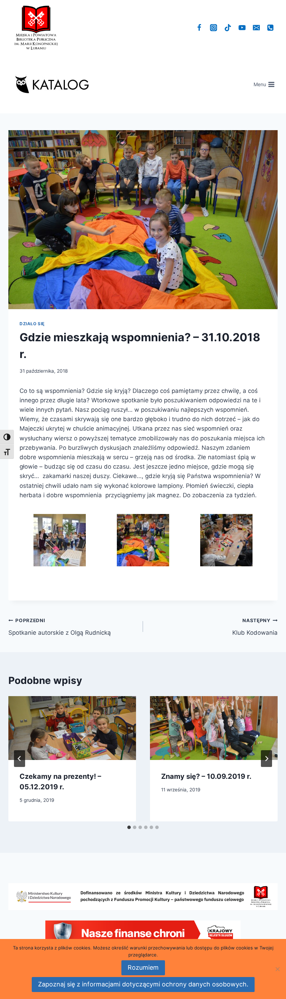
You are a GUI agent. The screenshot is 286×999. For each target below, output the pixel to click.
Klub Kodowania (255, 627)
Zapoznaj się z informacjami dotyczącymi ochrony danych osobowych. (143, 984)
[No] (277, 969)
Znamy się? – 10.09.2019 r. (206, 776)
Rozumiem (143, 967)
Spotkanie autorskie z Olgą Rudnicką (59, 627)
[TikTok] (228, 28)
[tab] (129, 827)
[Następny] (266, 758)
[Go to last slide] (19, 758)
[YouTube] (242, 28)
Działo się (32, 323)
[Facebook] (199, 28)
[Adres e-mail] (256, 28)
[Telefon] (270, 28)
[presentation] (72, 728)
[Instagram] (213, 28)
